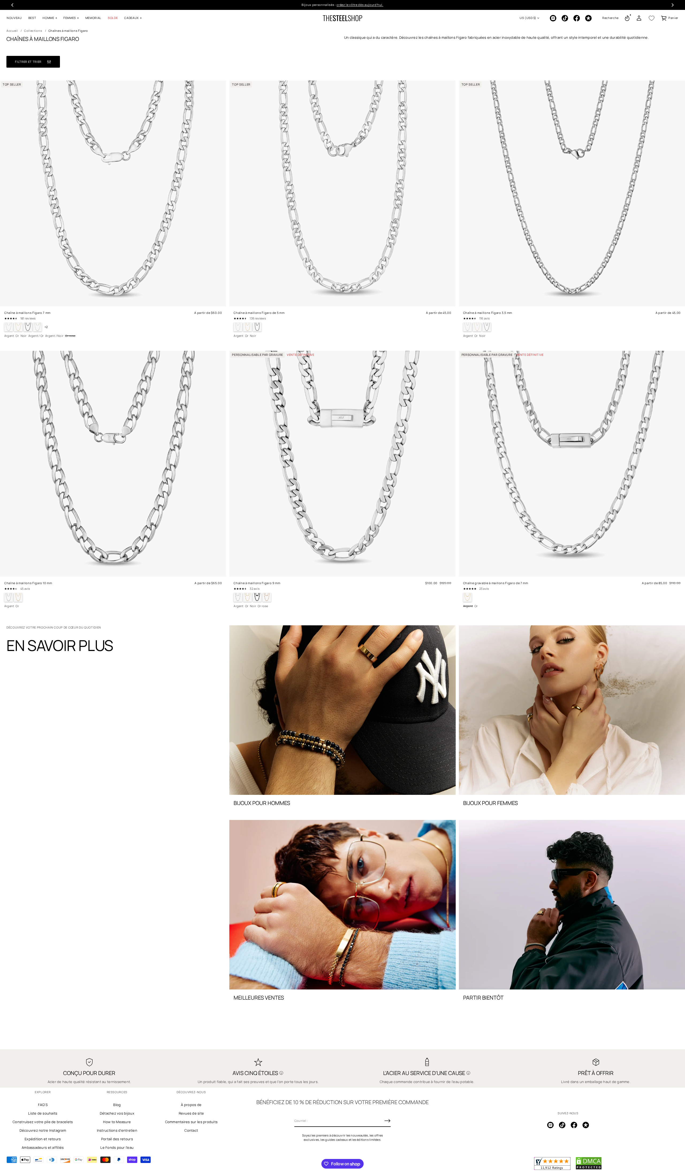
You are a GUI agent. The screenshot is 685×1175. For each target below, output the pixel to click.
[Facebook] (577, 18)
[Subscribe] (387, 1121)
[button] (610, 18)
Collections (33, 31)
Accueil (12, 31)
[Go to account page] (639, 18)
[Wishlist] (651, 18)
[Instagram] (553, 18)
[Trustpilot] (588, 18)
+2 (46, 327)
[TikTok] (565, 18)
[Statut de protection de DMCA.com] (588, 1168)
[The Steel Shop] (342, 18)
